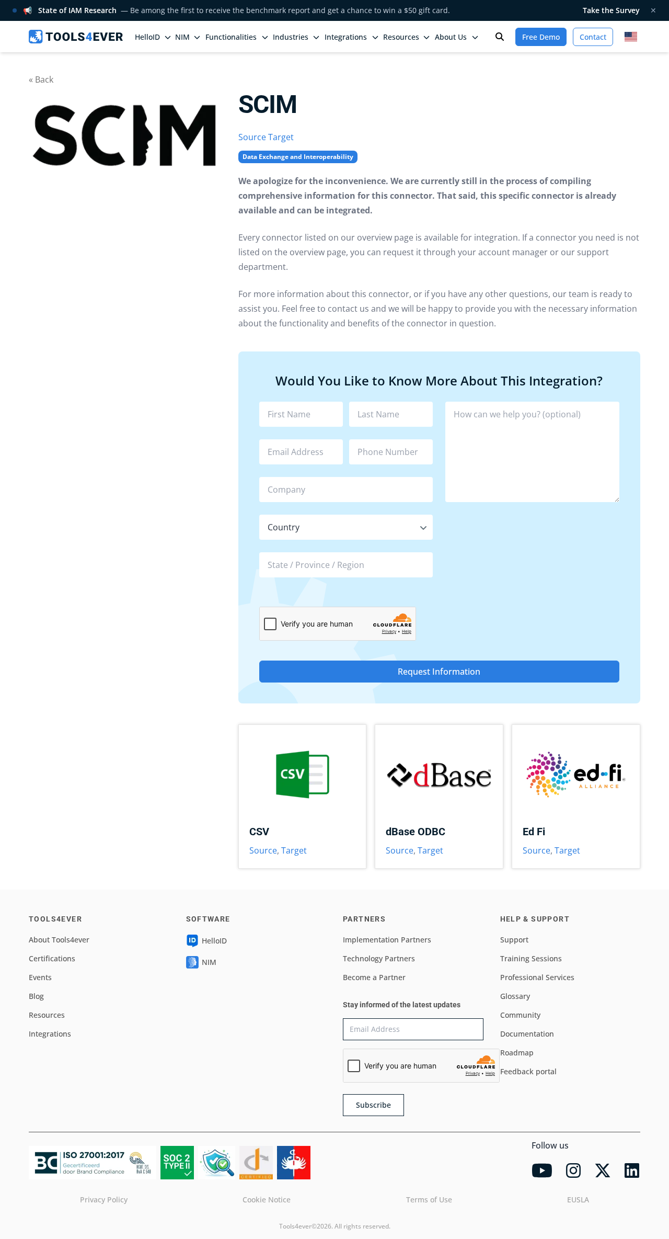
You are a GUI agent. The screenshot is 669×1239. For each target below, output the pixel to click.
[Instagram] (573, 1170)
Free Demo (541, 37)
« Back (41, 79)
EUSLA (578, 1199)
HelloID (214, 941)
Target (281, 137)
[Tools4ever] (76, 36)
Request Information (439, 671)
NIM (182, 37)
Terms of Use (429, 1199)
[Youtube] (542, 1170)
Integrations (50, 1034)
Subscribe (373, 1105)
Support (514, 940)
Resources (47, 1015)
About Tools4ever (59, 940)
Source (252, 137)
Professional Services (537, 977)
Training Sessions (531, 958)
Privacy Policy (104, 1199)
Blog (36, 996)
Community (520, 1015)
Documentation (527, 1034)
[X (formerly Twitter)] (602, 1170)
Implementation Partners (387, 940)
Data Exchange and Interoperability (298, 156)
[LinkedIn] (632, 1170)
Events (40, 977)
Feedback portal (528, 1071)
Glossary (515, 996)
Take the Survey (611, 10)
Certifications (52, 958)
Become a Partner (374, 977)
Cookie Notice (267, 1199)
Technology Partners (379, 958)
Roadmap (517, 1053)
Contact (593, 37)
